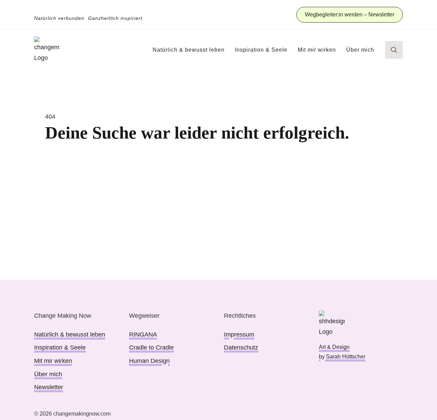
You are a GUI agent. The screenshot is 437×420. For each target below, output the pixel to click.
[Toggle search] (394, 50)
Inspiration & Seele (261, 50)
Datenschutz (241, 347)
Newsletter (48, 387)
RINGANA (143, 334)
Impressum (239, 334)
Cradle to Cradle (151, 347)
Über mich (360, 50)
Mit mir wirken (317, 50)
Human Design (149, 360)
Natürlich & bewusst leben (189, 50)
